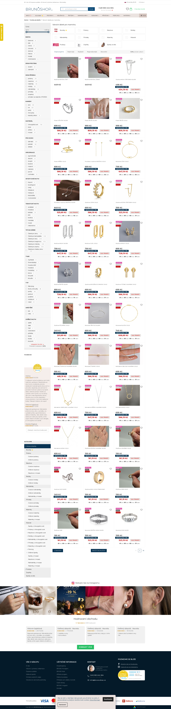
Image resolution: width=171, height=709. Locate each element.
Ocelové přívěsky (33, 503)
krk (30, 311)
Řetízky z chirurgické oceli (36, 536)
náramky (32, 84)
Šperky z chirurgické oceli (36, 526)
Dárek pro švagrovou (37, 241)
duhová (31, 51)
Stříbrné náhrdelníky (34, 493)
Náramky (29, 509)
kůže (31, 127)
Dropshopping (61, 666)
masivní (31, 166)
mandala (32, 220)
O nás (27, 2)
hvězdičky (32, 270)
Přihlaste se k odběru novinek (66, 680)
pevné (31, 172)
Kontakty (63, 2)
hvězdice (32, 210)
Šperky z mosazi (33, 556)
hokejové (32, 193)
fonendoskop (33, 262)
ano (31, 105)
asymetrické (33, 156)
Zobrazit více (85, 647)
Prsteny (28, 453)
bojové (31, 182)
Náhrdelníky (30, 486)
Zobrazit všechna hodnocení (37, 430)
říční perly (32, 113)
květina (31, 218)
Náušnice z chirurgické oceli (37, 533)
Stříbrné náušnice (33, 470)
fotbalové (32, 190)
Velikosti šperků (31, 674)
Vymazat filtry (36, 344)
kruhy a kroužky (34, 289)
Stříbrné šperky (33, 552)
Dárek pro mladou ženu (35, 250)
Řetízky (28, 476)
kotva (31, 273)
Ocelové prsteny (33, 456)
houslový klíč (33, 265)
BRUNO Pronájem (62, 668)
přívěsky (32, 92)
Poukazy (29, 569)
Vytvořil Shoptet (141, 707)
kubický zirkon (34, 115)
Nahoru (58, 550)
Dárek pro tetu (35, 239)
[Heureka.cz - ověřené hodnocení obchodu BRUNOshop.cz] (131, 675)
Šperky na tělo (30, 576)
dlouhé (32, 158)
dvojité (31, 161)
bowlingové (33, 185)
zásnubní (32, 69)
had (30, 328)
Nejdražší (80, 52)
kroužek (32, 276)
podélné (32, 297)
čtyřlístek (32, 260)
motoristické (33, 198)
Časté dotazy (61, 683)
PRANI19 (135, 89)
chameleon (33, 331)
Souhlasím (108, 699)
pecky (32, 291)
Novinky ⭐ (29, 450)
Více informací (95, 700)
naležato (32, 169)
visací (31, 302)
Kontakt (59, 688)
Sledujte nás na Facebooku (129, 664)
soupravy (32, 94)
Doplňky (28, 572)
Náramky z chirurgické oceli (37, 546)
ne (30, 107)
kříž (30, 215)
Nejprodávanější (92, 52)
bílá (30, 43)
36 (143, 550)
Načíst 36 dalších (98, 550)
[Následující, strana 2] (139, 550)
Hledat (91, 9)
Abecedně (104, 52)
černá (31, 46)
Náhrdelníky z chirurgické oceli (37, 539)
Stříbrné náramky (33, 516)
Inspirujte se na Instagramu (129, 667)
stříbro (31, 130)
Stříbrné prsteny (33, 460)
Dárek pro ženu (35, 233)
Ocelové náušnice (33, 466)
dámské (33, 141)
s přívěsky (32, 174)
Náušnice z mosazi (34, 473)
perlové (31, 294)
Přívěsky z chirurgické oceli (36, 543)
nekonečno (33, 225)
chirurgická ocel (35, 124)
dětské (31, 147)
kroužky (32, 278)
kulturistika (32, 195)
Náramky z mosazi (34, 519)
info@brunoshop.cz (98, 680)
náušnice (32, 81)
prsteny (32, 78)
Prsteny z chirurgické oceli (36, 529)
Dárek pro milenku (36, 244)
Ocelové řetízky (33, 480)
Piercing (30, 549)
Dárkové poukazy (62, 677)
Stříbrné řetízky (33, 483)
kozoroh (32, 341)
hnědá (31, 56)
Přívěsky (28, 499)
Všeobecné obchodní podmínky (36, 680)
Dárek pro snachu (36, 247)
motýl (31, 223)
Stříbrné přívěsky (33, 506)
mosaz (31, 132)
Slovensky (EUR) (131, 2)
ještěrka (31, 333)
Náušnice (29, 463)
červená (32, 48)
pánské (32, 144)
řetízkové (32, 299)
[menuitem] (28, 16)
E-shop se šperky (31, 446)
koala (31, 336)
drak (30, 325)
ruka (31, 314)
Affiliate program (62, 674)
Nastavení (62, 704)
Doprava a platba (35, 2)
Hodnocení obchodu (85, 618)
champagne (33, 59)
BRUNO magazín (62, 685)
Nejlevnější (71, 52)
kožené (31, 164)
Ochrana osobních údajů (33, 677)
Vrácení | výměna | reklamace (50, 2)
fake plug (32, 286)
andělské (32, 207)
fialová (31, 53)
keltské (32, 212)
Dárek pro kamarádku (37, 236)
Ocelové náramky (33, 513)
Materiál (28, 523)
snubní (31, 67)
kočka (31, 338)
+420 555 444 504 (97, 675)
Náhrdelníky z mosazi (35, 496)
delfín (31, 323)
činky (31, 187)
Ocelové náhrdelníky (34, 489)
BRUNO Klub (61, 671)
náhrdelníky (33, 89)
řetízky (32, 86)
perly (31, 110)
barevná (32, 40)
